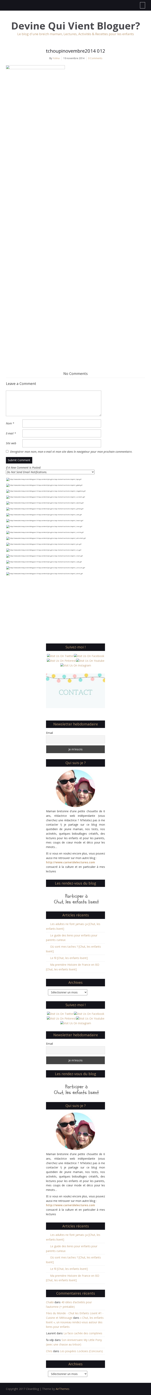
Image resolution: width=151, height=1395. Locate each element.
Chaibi (50, 1302)
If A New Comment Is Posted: (23, 467)
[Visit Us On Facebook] (89, 656)
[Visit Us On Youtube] (90, 660)
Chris (49, 1351)
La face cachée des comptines (83, 1333)
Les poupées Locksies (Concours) (81, 1351)
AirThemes (62, 1389)
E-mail (11, 433)
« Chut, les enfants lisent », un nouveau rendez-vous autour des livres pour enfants (75, 1322)
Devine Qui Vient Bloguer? (75, 25)
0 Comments (95, 58)
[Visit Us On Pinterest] (61, 660)
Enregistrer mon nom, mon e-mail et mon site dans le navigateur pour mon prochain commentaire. (71, 451)
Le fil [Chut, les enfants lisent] (69, 958)
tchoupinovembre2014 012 (75, 51)
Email (49, 733)
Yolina (56, 58)
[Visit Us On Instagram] (75, 665)
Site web (11, 443)
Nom (10, 423)
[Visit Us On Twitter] (60, 656)
